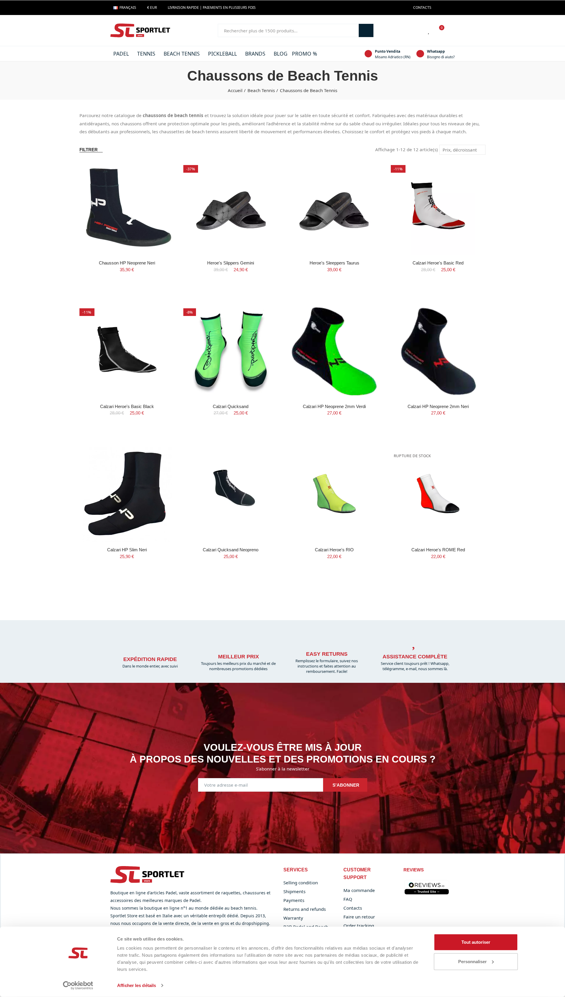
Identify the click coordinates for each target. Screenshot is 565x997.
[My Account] (452, 30)
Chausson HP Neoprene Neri (127, 262)
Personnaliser (472, 961)
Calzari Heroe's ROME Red (438, 549)
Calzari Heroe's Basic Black (127, 406)
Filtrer (88, 149)
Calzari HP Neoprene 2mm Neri (438, 406)
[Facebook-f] (439, 7)
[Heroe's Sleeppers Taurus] (334, 208)
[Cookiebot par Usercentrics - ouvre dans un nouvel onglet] (78, 985)
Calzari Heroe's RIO (334, 549)
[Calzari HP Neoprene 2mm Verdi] (334, 351)
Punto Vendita (387, 51)
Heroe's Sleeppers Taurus (334, 262)
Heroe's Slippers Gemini (230, 262)
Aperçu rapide (159, 182)
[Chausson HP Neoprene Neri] (127, 208)
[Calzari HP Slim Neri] (127, 494)
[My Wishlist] (429, 30)
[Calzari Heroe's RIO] (334, 494)
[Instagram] (448, 7)
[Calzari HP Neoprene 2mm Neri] (438, 351)
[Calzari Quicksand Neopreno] (230, 494)
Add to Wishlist (159, 171)
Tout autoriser (475, 942)
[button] (422, 7)
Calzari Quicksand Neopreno (230, 549)
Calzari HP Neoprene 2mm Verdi (334, 406)
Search (366, 30)
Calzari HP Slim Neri (127, 549)
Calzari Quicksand (230, 406)
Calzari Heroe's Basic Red (438, 262)
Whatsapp (436, 51)
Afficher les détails (136, 985)
